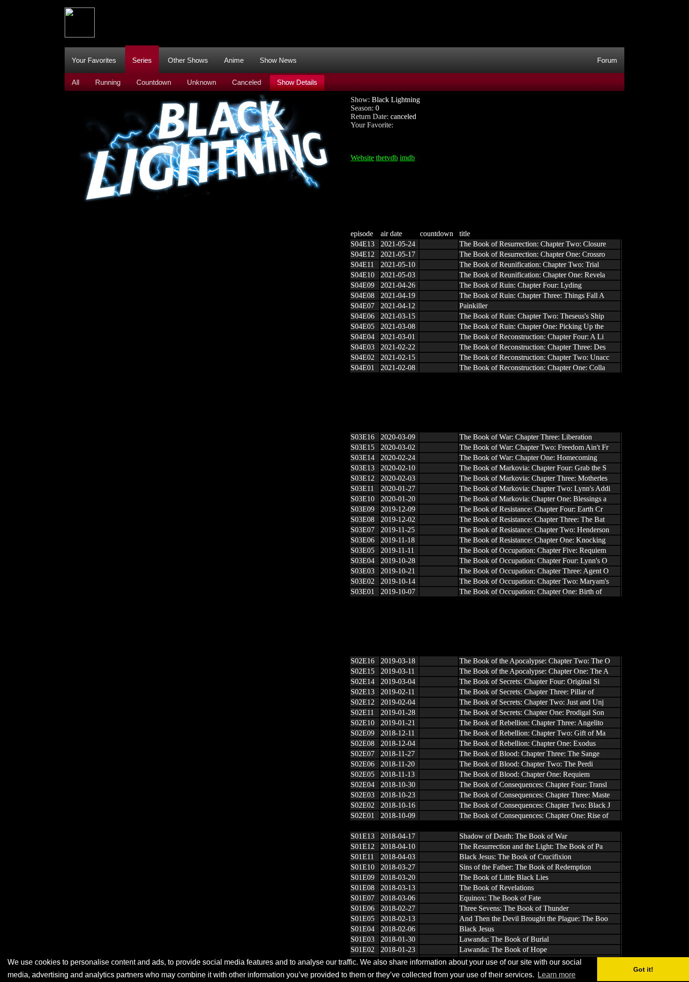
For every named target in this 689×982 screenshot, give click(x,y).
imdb (407, 158)
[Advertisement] (453, 22)
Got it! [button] (643, 969)
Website (362, 158)
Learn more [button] (557, 975)
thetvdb (387, 158)
